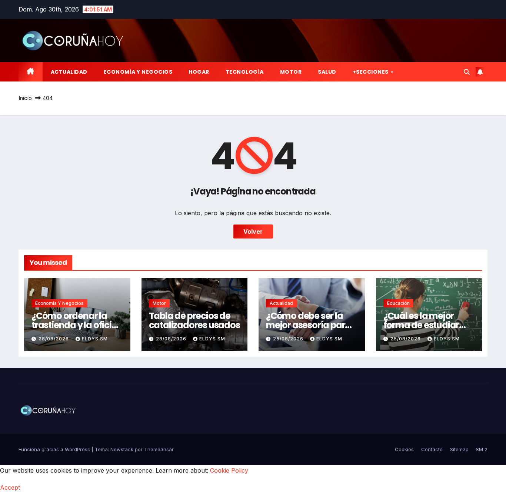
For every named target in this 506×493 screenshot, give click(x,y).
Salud (327, 72)
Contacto (432, 449)
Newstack (121, 449)
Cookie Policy (229, 470)
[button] (467, 72)
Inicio (25, 97)
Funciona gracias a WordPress (55, 449)
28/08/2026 (54, 339)
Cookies (404, 449)
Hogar (199, 72)
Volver (253, 231)
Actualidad (69, 72)
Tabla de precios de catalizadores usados (194, 320)
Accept (10, 487)
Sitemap (459, 449)
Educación (398, 303)
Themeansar (158, 449)
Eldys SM (95, 339)
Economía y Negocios (138, 72)
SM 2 (481, 449)
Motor (291, 72)
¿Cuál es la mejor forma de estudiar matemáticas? (421, 325)
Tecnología (245, 72)
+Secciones (371, 72)
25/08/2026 (289, 339)
